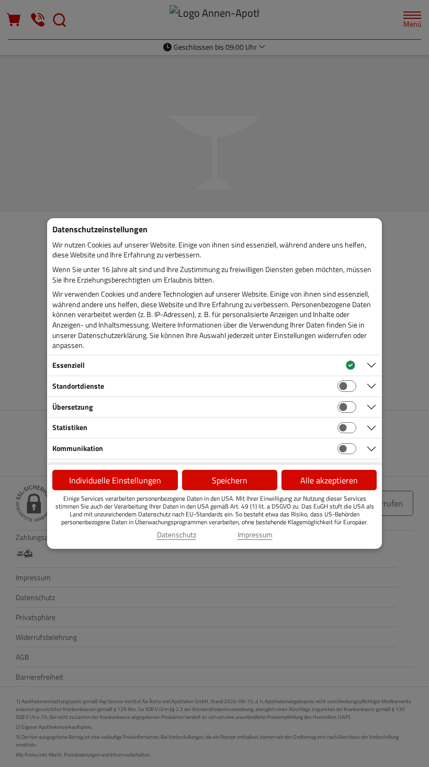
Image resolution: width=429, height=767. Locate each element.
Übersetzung (72, 406)
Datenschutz (176, 534)
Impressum (255, 534)
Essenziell (68, 364)
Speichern (229, 480)
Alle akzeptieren (329, 480)
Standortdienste (78, 385)
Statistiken (69, 427)
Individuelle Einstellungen (115, 480)
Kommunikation (77, 448)
